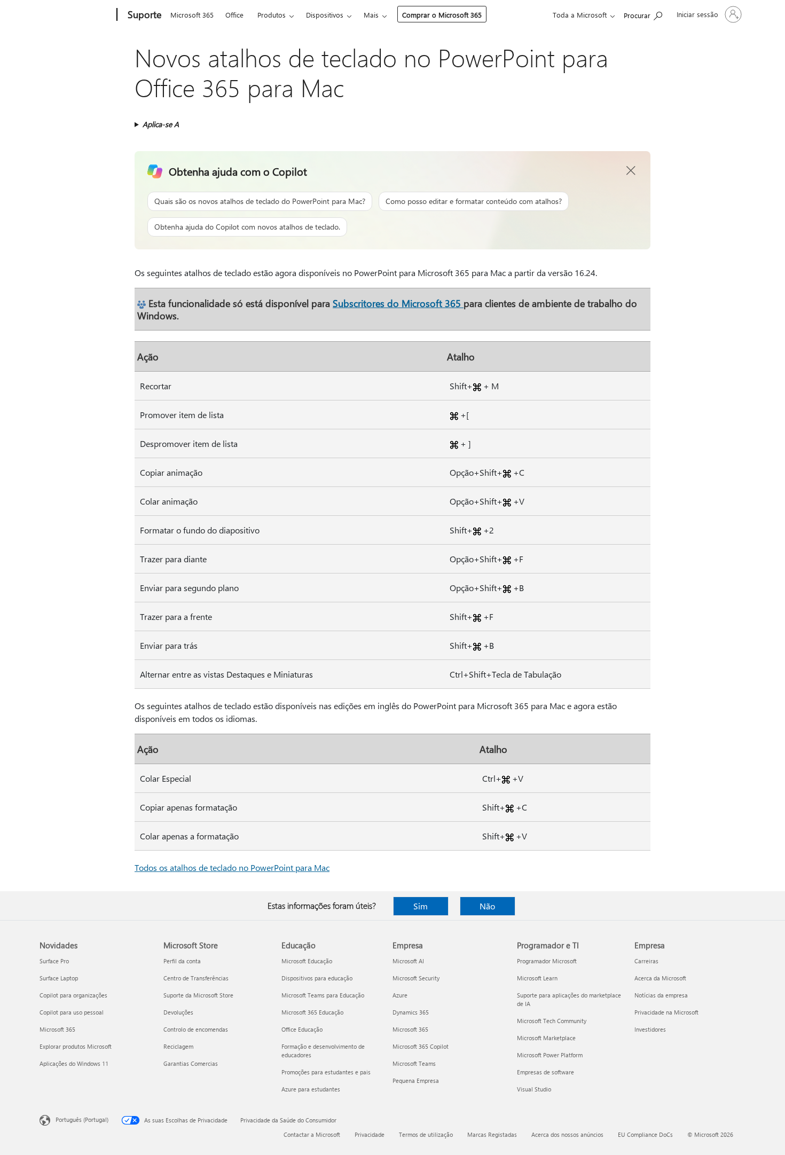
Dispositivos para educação (316, 978)
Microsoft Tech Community (551, 1021)
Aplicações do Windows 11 (74, 1063)
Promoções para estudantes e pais (326, 1072)
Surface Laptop (59, 978)
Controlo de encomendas (195, 1029)
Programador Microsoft (547, 961)
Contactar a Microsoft (312, 1134)
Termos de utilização (426, 1134)
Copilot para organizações (73, 995)
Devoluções (178, 1012)
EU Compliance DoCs (645, 1134)
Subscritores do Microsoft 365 (398, 303)
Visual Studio (534, 1089)
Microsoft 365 (192, 14)
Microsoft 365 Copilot (420, 1046)
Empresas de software (545, 1072)
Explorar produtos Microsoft (76, 1046)
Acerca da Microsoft (660, 978)
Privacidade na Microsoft (666, 1012)
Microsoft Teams (414, 1063)
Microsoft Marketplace (546, 1038)
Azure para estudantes (310, 1089)
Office (234, 14)
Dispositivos (324, 14)
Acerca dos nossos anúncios (567, 1134)
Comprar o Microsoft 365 (442, 14)
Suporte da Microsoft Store (198, 995)
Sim (420, 906)
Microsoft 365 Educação (312, 1012)
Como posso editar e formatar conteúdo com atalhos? (474, 201)
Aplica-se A (161, 124)
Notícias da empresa (661, 995)
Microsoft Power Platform (550, 1055)
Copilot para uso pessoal (72, 1012)
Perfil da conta (182, 961)
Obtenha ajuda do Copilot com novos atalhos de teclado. (247, 227)
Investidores (650, 1029)
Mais (371, 14)
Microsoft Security (415, 978)
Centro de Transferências (196, 978)
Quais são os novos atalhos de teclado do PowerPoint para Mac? (259, 201)
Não (487, 906)
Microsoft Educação (306, 961)
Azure (399, 995)
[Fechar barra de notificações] (631, 170)
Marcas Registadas (492, 1134)
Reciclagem (178, 1046)
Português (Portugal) (82, 1119)
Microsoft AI (408, 961)
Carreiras (646, 961)
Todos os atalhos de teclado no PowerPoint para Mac (232, 867)
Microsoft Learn (537, 978)
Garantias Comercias (190, 1063)
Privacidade (369, 1134)
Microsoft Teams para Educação (322, 995)
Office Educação (302, 1029)
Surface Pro (54, 961)
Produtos (271, 14)
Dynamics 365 (410, 1012)
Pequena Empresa (415, 1081)
